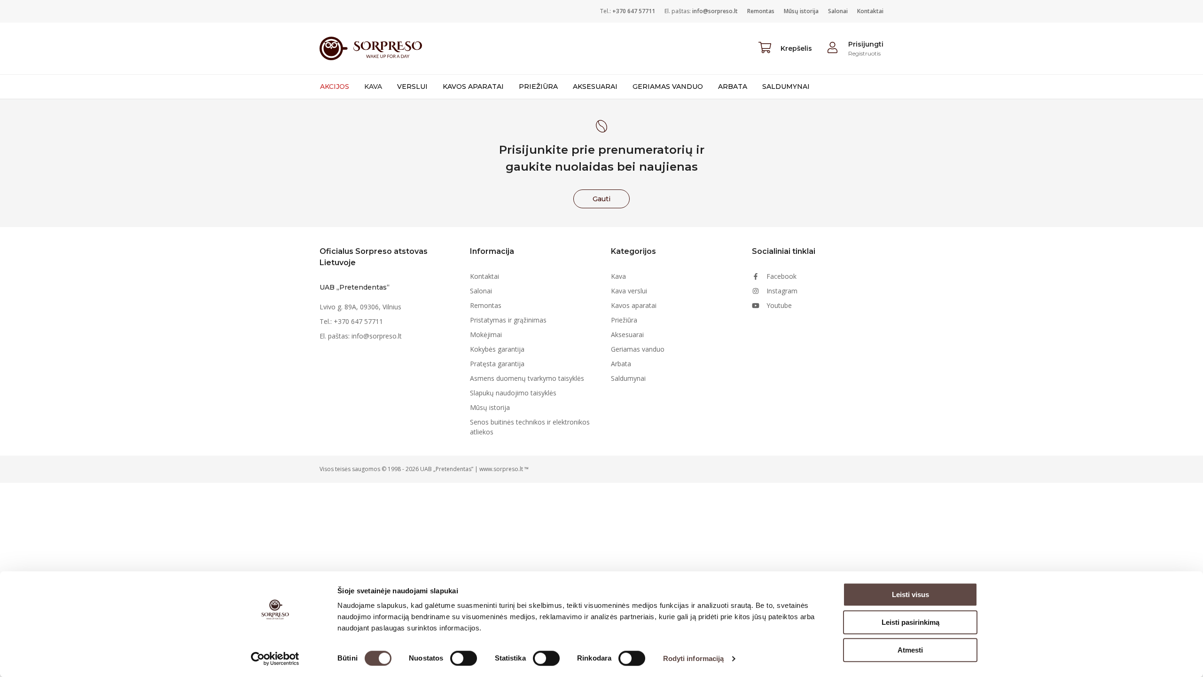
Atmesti (910, 650)
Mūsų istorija (801, 11)
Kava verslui (629, 290)
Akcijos (334, 86)
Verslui (412, 86)
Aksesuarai (595, 86)
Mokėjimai (486, 334)
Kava (373, 86)
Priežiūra (538, 86)
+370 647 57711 (633, 11)
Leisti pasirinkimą (910, 622)
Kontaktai (870, 11)
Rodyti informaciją (693, 658)
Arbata (732, 86)
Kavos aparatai (473, 86)
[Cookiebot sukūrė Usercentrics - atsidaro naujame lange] (275, 659)
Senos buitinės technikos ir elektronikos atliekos (530, 426)
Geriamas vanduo (668, 86)
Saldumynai (786, 86)
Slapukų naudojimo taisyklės (513, 392)
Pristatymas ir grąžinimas (508, 319)
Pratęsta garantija (497, 363)
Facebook (781, 276)
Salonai (838, 11)
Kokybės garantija (497, 349)
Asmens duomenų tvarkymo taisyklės (527, 378)
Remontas (760, 11)
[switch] (463, 658)
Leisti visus (910, 594)
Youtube (779, 305)
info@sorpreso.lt (715, 11)
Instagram (781, 290)
